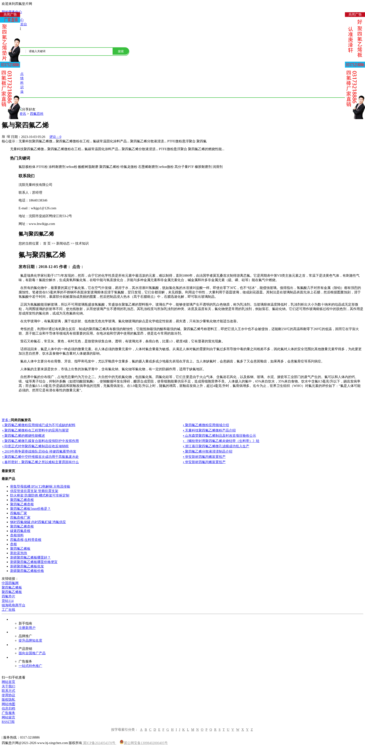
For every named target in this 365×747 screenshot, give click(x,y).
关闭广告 (10, 14)
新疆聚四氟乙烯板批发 (27, 566)
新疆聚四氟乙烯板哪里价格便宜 (33, 562)
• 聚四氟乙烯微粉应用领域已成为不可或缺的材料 (38, 425)
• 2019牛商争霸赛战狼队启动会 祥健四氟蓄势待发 (39, 451)
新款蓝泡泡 (18, 553)
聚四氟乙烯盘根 (22, 500)
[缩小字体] (8, 136)
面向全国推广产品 (32, 653)
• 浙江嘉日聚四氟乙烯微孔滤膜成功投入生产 (216, 446)
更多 (6, 420)
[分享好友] (27, 109)
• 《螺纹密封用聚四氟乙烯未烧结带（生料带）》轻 (221, 441)
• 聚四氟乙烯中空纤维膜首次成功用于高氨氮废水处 (40, 457)
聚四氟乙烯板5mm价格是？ (30, 508)
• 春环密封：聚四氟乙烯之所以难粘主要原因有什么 (40, 462)
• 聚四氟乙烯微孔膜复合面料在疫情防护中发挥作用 (40, 441)
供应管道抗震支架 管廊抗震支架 (34, 491)
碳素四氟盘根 (20, 531)
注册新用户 (27, 628)
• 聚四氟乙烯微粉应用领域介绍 (206, 425)
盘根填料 (17, 535)
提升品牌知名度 (30, 640)
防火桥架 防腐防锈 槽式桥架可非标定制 (39, 495)
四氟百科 (37, 114)
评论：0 (55, 137)
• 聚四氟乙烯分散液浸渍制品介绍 (207, 451)
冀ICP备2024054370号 (99, 743)
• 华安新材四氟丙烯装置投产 (204, 457)
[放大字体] (3, 136)
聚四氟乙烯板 (20, 548)
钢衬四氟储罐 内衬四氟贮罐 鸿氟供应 (38, 522)
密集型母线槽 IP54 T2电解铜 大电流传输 (40, 486)
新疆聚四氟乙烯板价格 (27, 571)
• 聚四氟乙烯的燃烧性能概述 (23, 435)
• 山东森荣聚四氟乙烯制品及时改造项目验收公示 (219, 435)
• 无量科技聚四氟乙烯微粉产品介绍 (209, 430)
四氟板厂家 (18, 513)
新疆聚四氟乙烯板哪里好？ (30, 557)
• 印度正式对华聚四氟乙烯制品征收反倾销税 (35, 446)
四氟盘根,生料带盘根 (25, 540)
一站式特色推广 (30, 666)
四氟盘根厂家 (20, 517)
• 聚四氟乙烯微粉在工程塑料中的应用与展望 (35, 430)
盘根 (13, 544)
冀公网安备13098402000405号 (146, 743)
